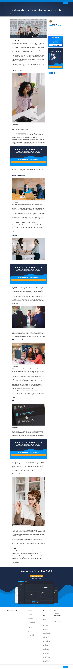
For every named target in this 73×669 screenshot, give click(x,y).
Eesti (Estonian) (45, 646)
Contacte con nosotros (57, 612)
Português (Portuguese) (46, 636)
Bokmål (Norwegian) (46, 661)
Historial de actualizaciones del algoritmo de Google (34, 637)
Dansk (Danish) (45, 644)
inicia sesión (26, 163)
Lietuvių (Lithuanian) (46, 652)
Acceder (44, 616)
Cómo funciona (30, 627)
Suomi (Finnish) (45, 648)
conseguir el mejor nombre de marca (21, 204)
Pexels (16, 261)
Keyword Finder (30, 613)
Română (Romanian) (46, 654)
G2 (25, 612)
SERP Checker (30, 614)
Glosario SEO (30, 631)
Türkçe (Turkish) (45, 638)
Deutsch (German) (46, 626)
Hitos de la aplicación (46, 620)
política (44, 666)
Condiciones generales (46, 611)
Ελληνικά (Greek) (45, 645)
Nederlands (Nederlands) (47, 633)
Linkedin (21, 612)
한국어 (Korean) (45, 660)
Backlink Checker (30, 617)
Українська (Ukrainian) (46, 658)
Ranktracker (8, 3)
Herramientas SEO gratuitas (32, 634)
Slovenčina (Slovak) (46, 656)
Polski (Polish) (45, 634)
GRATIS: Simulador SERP (31, 622)
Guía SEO (29, 632)
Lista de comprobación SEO (32, 619)
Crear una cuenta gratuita (28, 161)
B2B (15, 377)
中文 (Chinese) (45, 640)
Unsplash (16, 202)
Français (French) (45, 629)
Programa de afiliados (31, 628)
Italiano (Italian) (45, 630)
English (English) (45, 625)
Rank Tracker (30, 611)
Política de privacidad (46, 613)
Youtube (11, 612)
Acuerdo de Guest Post (31, 635)
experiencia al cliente (22, 133)
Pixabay (16, 124)
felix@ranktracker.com (57, 621)
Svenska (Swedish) (46, 637)
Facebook (8, 612)
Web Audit (29, 615)
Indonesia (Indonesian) (46, 650)
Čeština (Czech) (45, 642)
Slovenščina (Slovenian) (46, 657)
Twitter (18, 612)
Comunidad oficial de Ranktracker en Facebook (15, 612)
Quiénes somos (56, 613)
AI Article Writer (30, 621)
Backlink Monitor (30, 618)
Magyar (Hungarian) (46, 649)
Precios (44, 619)
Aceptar (65, 666)
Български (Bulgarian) (46, 641)
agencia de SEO (30, 429)
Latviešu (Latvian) (46, 653)
